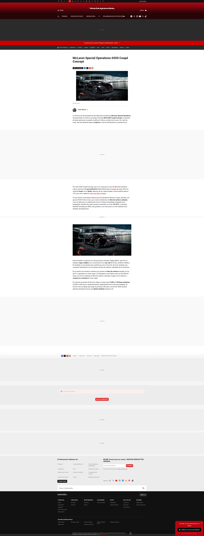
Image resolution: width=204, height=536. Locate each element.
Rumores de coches (63, 472)
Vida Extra (73, 504)
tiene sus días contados (98, 193)
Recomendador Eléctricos (112, 16)
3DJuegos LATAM (75, 522)
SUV (74, 469)
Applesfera (60, 507)
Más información (103, 534)
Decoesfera (126, 504)
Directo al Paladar (101, 502)
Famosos (80, 47)
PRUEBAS (64, 16)
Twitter (143, 16)
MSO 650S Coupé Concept (110, 356)
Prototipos (89, 356)
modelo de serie (116, 189)
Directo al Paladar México (101, 522)
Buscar (143, 488)
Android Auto (72, 47)
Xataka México (61, 522)
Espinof (85, 504)
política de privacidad (122, 469)
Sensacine (86, 502)
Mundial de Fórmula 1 (94, 477)
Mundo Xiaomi (61, 511)
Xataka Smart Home (62, 509)
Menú (61, 10)
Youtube (140, 16)
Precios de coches (78, 472)
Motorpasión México (114, 522)
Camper (86, 47)
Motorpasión (102, 8)
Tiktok (146, 16)
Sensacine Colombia (88, 524)
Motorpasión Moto (114, 504)
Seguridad (92, 47)
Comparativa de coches (92, 473)
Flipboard (90, 68)
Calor (98, 47)
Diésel (107, 47)
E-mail (92, 68)
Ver (103, 399)
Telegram (131, 16)
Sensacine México (88, 522)
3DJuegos (73, 502)
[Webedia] (62, 494)
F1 (99, 16)
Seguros (122, 47)
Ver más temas (62, 481)
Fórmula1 (60, 464)
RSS (126, 480)
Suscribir (129, 465)
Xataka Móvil (61, 504)
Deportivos (82, 356)
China (103, 47)
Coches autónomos (63, 477)
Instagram (137, 16)
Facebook (134, 16)
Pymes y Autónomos (141, 504)
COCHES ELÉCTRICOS (77, 16)
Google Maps (115, 47)
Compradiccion (126, 507)
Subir (141, 494)
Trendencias (126, 502)
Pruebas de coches (93, 469)
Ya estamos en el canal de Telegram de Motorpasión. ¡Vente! (101, 43)
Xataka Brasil (61, 524)
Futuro (75, 477)
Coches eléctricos (78, 464)
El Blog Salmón (139, 502)
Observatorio (90, 16)
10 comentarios (78, 68)
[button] (82, 110)
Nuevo (142, 10)
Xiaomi (127, 47)
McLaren (97, 356)
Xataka (59, 502)
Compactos (61, 469)
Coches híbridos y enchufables (93, 465)
